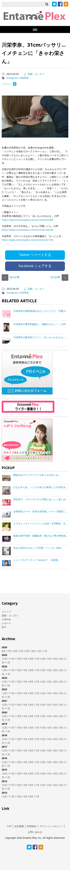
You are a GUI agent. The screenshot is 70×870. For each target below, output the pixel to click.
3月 (33, 651)
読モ (4, 627)
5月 (21, 651)
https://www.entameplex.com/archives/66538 (27, 229)
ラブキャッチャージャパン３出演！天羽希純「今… (40, 523)
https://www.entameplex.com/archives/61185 (27, 239)
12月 (4, 658)
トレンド (6, 611)
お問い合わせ (35, 832)
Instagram (12, 77)
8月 (3, 651)
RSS (66, 4)
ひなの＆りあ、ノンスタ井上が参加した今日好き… (40, 487)
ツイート (6, 84)
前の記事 (12, 277)
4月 (27, 651)
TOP (9, 826)
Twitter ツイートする (35, 254)
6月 (15, 651)
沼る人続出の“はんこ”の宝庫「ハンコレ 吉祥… (38, 547)
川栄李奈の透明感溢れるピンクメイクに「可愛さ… (40, 311)
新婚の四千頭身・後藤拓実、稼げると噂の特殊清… (40, 535)
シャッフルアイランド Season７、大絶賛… (36, 560)
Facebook (60, 4)
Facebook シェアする (35, 266)
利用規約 (31, 826)
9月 (25, 658)
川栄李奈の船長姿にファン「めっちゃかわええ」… (40, 337)
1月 (45, 651)
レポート (6, 623)
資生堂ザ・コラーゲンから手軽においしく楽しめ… (40, 499)
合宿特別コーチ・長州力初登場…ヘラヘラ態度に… (40, 511)
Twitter (54, 4)
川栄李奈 (24, 77)
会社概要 (19, 826)
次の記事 (58, 277)
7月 (9, 651)
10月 (18, 658)
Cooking (6, 619)
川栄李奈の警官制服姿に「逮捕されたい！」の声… (40, 324)
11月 (11, 658)
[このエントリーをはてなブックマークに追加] (14, 84)
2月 (39, 651)
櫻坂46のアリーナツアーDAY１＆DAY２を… (36, 475)
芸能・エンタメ (36, 74)
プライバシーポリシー (51, 826)
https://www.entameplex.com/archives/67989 (27, 219)
